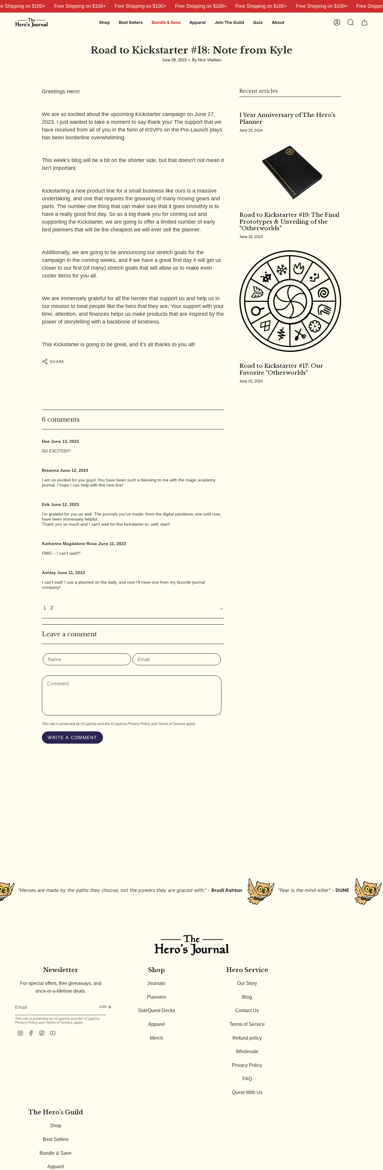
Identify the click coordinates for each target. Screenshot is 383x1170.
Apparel (156, 1024)
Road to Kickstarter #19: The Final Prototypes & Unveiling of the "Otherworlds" (289, 221)
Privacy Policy (138, 724)
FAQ (247, 1078)
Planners (156, 997)
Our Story (247, 983)
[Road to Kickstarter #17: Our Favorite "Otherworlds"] (290, 301)
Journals (156, 983)
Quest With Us (247, 1092)
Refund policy (247, 1038)
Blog (247, 997)
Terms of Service (171, 724)
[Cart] (364, 22)
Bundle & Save (55, 1153)
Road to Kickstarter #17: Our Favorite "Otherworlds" (281, 369)
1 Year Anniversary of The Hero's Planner (287, 118)
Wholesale (247, 1051)
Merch (156, 1038)
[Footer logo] (191, 944)
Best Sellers (56, 1139)
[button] (104, 23)
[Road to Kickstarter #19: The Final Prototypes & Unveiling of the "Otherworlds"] (290, 172)
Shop (55, 1125)
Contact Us (247, 1010)
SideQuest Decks (156, 1010)
